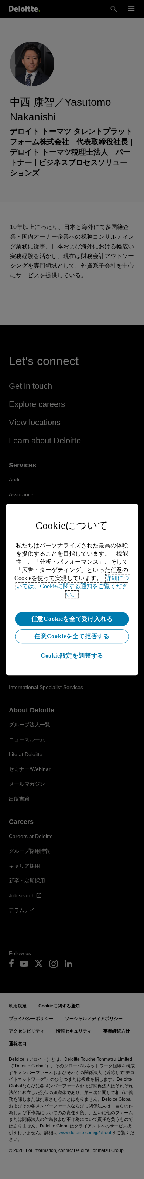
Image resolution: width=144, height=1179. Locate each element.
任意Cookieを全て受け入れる (72, 619)
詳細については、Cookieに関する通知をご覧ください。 (73, 586)
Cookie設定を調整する (72, 655)
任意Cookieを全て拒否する (72, 636)
